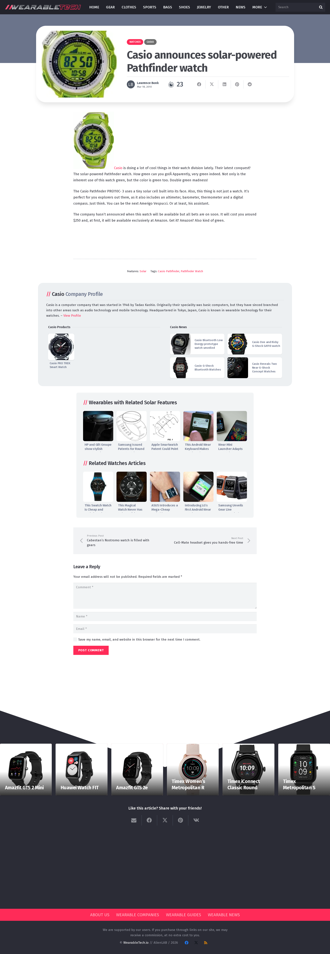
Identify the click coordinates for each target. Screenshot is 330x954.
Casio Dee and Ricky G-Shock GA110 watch (266, 344)
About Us (99, 914)
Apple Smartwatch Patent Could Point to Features (164, 449)
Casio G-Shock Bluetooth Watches (208, 367)
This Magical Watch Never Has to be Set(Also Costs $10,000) (130, 511)
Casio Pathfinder (168, 271)
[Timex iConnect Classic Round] (248, 746)
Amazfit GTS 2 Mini (24, 788)
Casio (118, 168)
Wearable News (224, 914)
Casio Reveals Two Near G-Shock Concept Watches (264, 367)
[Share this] (199, 84)
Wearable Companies (137, 914)
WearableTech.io (136, 943)
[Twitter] (196, 943)
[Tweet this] (211, 84)
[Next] (243, 431)
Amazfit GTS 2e (132, 788)
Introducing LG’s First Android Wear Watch (198, 509)
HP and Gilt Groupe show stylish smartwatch (98, 449)
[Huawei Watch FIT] (81, 746)
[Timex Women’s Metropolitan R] (193, 746)
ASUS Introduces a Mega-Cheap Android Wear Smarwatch (164, 511)
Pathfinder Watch (192, 271)
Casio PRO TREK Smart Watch (60, 365)
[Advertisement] (165, 238)
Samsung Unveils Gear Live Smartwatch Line (230, 509)
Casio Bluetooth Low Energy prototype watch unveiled (209, 343)
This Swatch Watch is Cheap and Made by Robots (98, 509)
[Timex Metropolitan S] (304, 746)
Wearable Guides (183, 914)
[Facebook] (186, 943)
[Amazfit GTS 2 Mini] (26, 746)
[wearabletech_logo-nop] (43, 7)
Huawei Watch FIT (80, 788)
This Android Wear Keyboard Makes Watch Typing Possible (198, 451)
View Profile (72, 316)
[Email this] (134, 820)
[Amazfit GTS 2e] (137, 746)
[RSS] (205, 943)
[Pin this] (237, 84)
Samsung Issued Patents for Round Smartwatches (131, 449)
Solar (143, 271)
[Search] (321, 7)
